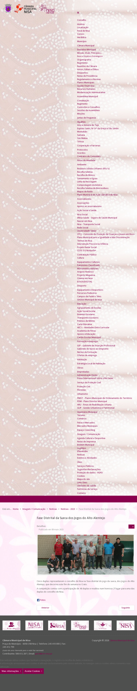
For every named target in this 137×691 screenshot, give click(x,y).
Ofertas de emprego (87, 355)
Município (82, 41)
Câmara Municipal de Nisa (122, 640)
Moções (81, 113)
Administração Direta (87, 375)
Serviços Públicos (85, 466)
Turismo (81, 415)
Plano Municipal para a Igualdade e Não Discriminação (103, 237)
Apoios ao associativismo (89, 206)
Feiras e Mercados (86, 422)
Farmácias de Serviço (87, 489)
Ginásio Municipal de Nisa (89, 299)
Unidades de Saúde (86, 485)
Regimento (82, 63)
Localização (82, 27)
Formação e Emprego (87, 341)
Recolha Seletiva (85, 172)
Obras (80, 367)
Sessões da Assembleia (88, 110)
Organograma (84, 59)
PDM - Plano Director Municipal (92, 401)
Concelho (81, 20)
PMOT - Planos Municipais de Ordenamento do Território (104, 398)
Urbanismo (82, 394)
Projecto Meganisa (86, 275)
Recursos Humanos (86, 89)
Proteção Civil (83, 386)
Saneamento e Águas (87, 178)
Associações (83, 203)
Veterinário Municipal (87, 412)
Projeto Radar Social (87, 247)
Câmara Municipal (85, 45)
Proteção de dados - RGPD (90, 472)
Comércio (82, 418)
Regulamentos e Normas (89, 79)
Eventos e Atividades (87, 458)
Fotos (42, 600)
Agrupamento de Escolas (89, 308)
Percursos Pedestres (87, 293)
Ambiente (81, 164)
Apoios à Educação (86, 334)
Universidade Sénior (87, 231)
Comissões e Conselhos (88, 107)
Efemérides (82, 451)
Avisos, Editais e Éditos (88, 69)
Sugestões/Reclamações (89, 469)
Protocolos (82, 150)
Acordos (81, 153)
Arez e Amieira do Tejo (88, 125)
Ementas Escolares (86, 314)
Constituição (83, 100)
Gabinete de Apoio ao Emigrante (92, 349)
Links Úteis (82, 482)
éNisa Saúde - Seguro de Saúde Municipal (97, 217)
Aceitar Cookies (32, 671)
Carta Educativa (84, 324)
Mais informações (10, 671)
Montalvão (82, 131)
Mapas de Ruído (85, 191)
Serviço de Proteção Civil (89, 382)
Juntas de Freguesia (86, 117)
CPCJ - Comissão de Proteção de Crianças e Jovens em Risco (105, 234)
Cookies (81, 476)
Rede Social (82, 227)
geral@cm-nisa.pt (43, 653)
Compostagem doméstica (89, 185)
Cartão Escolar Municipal (89, 337)
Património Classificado (88, 265)
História (81, 24)
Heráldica (81, 37)
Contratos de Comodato (89, 156)
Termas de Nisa (84, 240)
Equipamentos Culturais (88, 262)
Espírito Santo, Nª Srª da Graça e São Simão (98, 128)
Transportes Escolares (87, 317)
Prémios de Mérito (86, 321)
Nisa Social (82, 214)
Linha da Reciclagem (87, 181)
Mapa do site (83, 479)
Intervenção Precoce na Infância (92, 244)
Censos (80, 34)
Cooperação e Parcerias (88, 145)
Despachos (82, 72)
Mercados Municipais (87, 426)
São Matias (82, 138)
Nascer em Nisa (84, 221)
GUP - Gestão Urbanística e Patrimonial (95, 408)
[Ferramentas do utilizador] (131, 527)
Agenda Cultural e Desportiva (91, 438)
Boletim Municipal (85, 444)
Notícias (81, 454)
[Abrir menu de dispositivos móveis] (78, 12)
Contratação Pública (86, 254)
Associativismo (84, 199)
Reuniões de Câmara (87, 66)
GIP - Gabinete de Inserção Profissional (96, 345)
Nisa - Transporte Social (88, 224)
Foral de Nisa (83, 31)
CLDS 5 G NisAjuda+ (86, 250)
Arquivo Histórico (85, 271)
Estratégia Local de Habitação (91, 363)
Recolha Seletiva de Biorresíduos (92, 188)
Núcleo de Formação (87, 352)
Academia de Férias (86, 331)
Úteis (79, 462)
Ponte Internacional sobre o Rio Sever (95, 378)
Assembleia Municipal (87, 96)
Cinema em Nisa (85, 278)
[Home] (78, 17)
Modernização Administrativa (91, 92)
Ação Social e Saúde (86, 210)
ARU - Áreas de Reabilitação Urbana (94, 404)
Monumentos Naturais (87, 268)
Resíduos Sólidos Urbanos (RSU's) (93, 168)
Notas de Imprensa (86, 441)
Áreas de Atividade (86, 160)
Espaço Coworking (86, 430)
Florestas (81, 390)
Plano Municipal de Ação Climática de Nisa (97, 194)
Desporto (81, 285)
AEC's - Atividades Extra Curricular (93, 327)
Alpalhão (81, 122)
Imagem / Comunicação (88, 434)
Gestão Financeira (85, 86)
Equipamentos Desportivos (90, 290)
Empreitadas (83, 372)
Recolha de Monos (86, 175)
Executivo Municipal (86, 49)
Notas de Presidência (87, 76)
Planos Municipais (85, 82)
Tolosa (80, 141)
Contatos (81, 493)
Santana (81, 135)
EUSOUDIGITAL (84, 281)
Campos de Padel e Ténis (89, 296)
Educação (81, 304)
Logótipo (81, 448)
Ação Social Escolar (86, 311)
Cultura (80, 258)
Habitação (82, 359)
